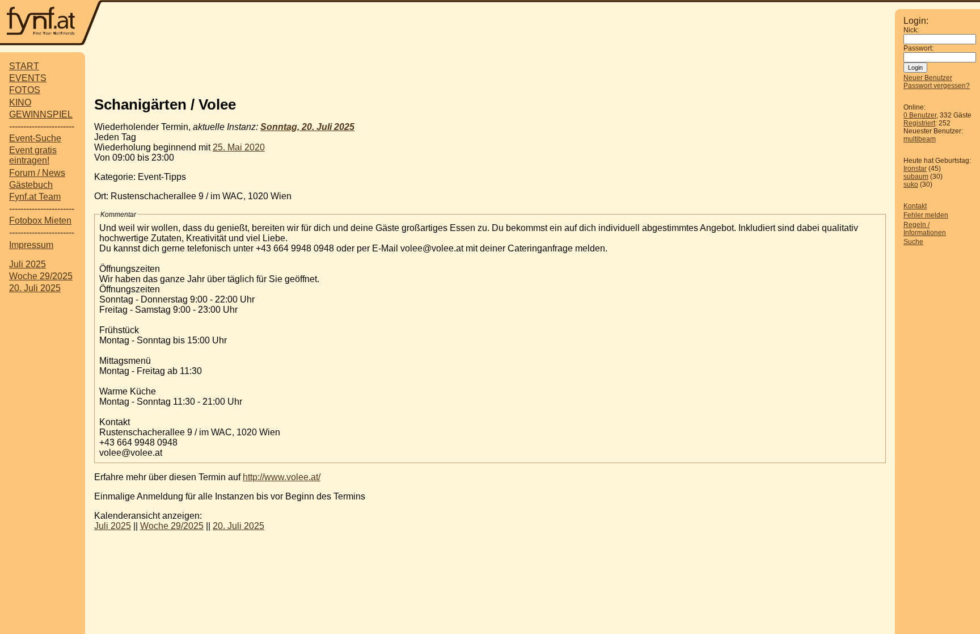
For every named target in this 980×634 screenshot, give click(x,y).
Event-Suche (35, 138)
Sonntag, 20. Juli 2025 (307, 127)
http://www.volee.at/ (281, 477)
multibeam (919, 139)
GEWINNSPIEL (41, 114)
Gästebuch (31, 185)
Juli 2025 (27, 264)
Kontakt (915, 206)
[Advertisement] (490, 70)
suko (910, 184)
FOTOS (24, 90)
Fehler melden (925, 215)
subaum (915, 176)
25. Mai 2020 (239, 147)
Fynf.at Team (35, 196)
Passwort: (918, 48)
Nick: (911, 30)
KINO (20, 102)
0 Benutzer (919, 115)
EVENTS (28, 78)
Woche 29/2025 (41, 276)
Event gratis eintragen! (33, 155)
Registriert (919, 123)
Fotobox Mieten (40, 220)
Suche (913, 242)
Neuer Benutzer (927, 78)
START (24, 66)
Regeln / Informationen (924, 229)
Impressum (31, 245)
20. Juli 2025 (35, 288)
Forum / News (37, 173)
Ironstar (915, 169)
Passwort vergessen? (936, 86)
